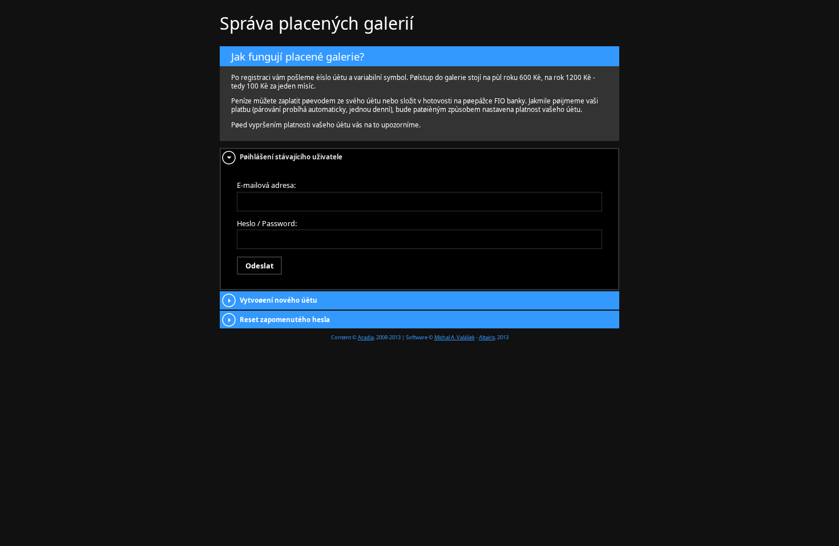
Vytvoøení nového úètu (278, 300)
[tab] (419, 157)
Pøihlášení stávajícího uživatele (291, 156)
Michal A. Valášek (454, 337)
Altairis (487, 337)
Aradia (366, 337)
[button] (259, 265)
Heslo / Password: (267, 223)
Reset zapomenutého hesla (285, 319)
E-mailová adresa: (266, 185)
